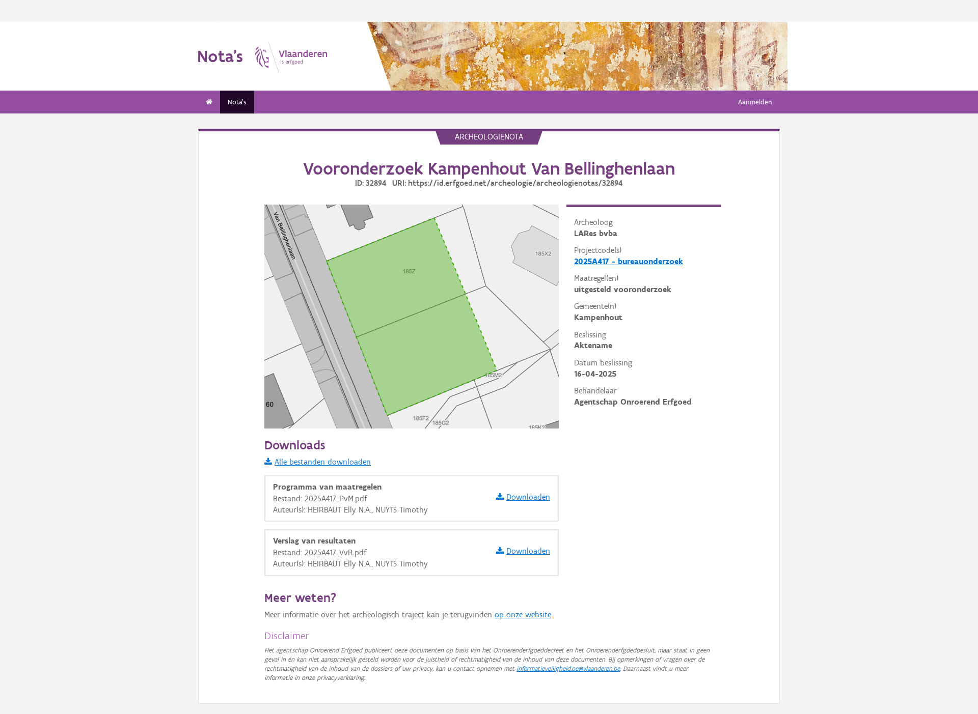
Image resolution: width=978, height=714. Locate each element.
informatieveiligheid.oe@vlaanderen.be (568, 668)
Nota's (237, 102)
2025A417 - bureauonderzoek (628, 261)
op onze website (523, 614)
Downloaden (528, 497)
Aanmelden (755, 102)
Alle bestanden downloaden (323, 462)
